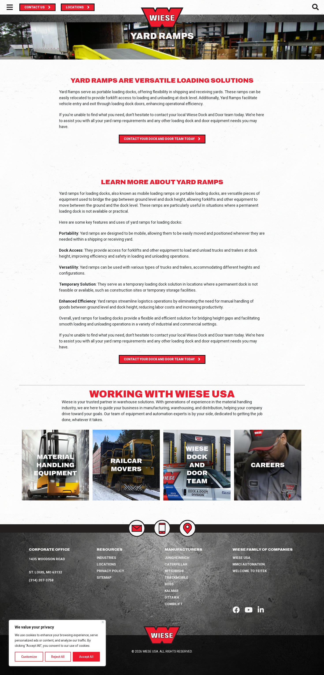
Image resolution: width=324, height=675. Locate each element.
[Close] (103, 622)
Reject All (58, 656)
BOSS (169, 584)
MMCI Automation (249, 564)
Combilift (173, 604)
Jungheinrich (177, 558)
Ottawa (172, 597)
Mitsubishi (174, 571)
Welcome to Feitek (250, 571)
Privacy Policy (110, 571)
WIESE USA (241, 558)
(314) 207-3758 (41, 580)
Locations (75, 7)
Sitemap (104, 578)
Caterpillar (176, 564)
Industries (106, 558)
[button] (315, 8)
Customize (29, 656)
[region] (57, 643)
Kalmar (172, 591)
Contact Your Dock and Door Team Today (159, 139)
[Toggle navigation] (9, 7)
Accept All (86, 656)
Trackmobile (176, 578)
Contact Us (34, 7)
